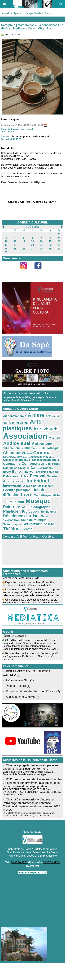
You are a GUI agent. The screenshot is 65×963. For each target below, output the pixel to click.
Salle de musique (33, 520)
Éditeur (29, 471)
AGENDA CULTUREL (32, 222)
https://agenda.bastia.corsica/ (30, 136)
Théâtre (10, 528)
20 (32, 244)
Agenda (17, 13)
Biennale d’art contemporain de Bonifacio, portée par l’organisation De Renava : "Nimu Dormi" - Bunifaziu (30, 653)
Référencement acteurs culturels (25, 393)
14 (41, 241)
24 (6, 248)
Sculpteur (31, 524)
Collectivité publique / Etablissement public (31, 459)
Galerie (52, 476)
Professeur (31, 511)
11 (15, 241)
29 (50, 248)
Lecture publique (16, 490)
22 (50, 244)
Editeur (18, 471)
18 (15, 244)
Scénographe (12, 524)
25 (15, 248)
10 (6, 241)
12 (23, 241)
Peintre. (23, 507)
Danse (36, 468)
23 (59, 244)
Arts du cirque (18, 422)
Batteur (35, 448)
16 (59, 241)
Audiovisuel (16, 443)
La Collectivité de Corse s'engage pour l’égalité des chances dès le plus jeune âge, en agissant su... (28, 814)
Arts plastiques (22, 424)
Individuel (38, 480)
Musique (38, 500)
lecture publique (43, 485)
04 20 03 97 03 (51, 862)
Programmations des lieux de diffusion (30, 691)
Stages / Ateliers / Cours (38, 13)
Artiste (36, 415)
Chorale (27, 453)
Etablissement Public (16, 476)
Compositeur (32, 463)
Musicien (17, 502)
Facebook (39, 271)
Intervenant (12, 485)
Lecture (27, 485)
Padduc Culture (16, 686)
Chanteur (12, 453)
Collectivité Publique (41, 456)
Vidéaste (25, 529)
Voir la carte (12, 34)
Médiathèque (42, 495)
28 (41, 248)
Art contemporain (14, 416)
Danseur (49, 468)
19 (23, 244)
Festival (37, 475)
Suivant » (50, 201)
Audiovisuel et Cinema (21, 697)
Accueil (5, 13)
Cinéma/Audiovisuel (15, 456)
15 (50, 241)
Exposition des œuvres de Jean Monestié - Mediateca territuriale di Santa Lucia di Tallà (28, 581)
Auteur (38, 443)
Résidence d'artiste (21, 516)
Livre (26, 494)
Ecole (7, 471)
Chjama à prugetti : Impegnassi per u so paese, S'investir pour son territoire (30, 767)
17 (6, 244)
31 (6, 252)
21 (41, 244)
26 (23, 248)
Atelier (54, 437)
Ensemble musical (47, 471)
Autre (25, 448)
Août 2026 (32, 226)
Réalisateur (49, 511)
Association (25, 436)
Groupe (8, 481)
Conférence (53, 463)
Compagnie (11, 463)
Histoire (20, 481)
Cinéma (42, 452)
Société (47, 524)
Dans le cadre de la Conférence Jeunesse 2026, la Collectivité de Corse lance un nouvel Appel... (28, 773)
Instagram (25, 271)
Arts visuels (45, 428)
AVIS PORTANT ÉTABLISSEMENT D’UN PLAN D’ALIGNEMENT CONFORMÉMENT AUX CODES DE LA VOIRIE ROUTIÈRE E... (32, 792)
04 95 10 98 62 (19, 862)
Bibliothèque (50, 448)
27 (32, 248)
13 (32, 241)
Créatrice (23, 467)
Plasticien (12, 511)
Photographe (39, 507)
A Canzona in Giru (17, 680)
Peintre (10, 506)
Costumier (10, 467)
